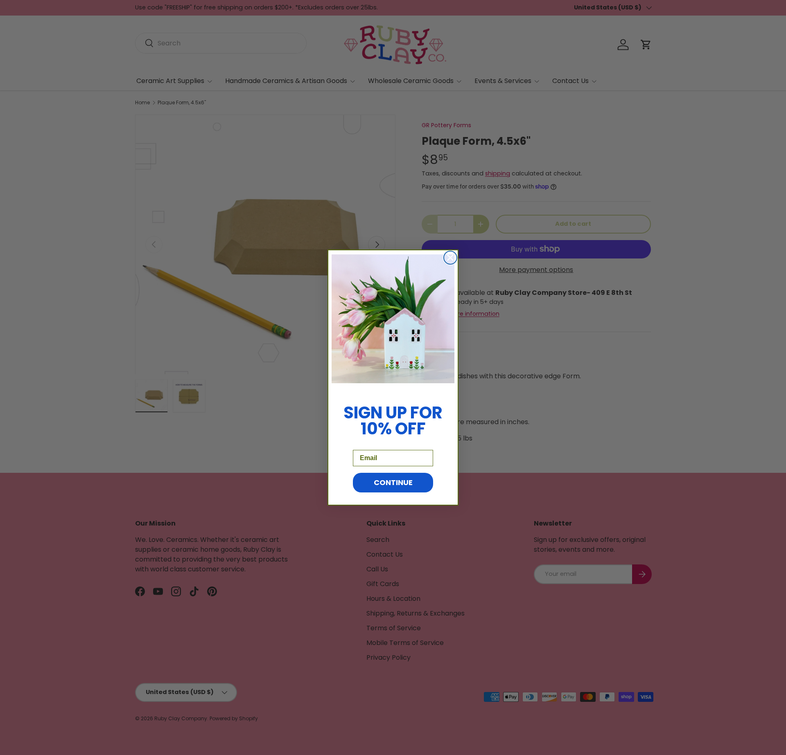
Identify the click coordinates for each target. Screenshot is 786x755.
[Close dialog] (450, 257)
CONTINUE (393, 482)
